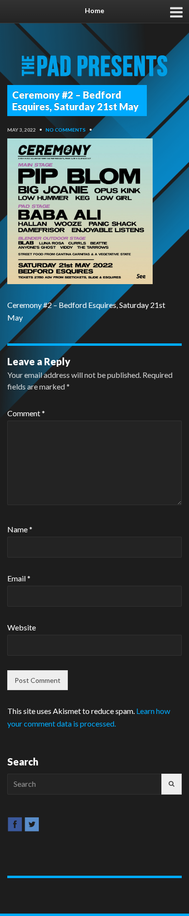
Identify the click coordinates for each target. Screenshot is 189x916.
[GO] (171, 784)
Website (21, 627)
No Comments (66, 130)
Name (19, 529)
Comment (26, 413)
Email (19, 578)
